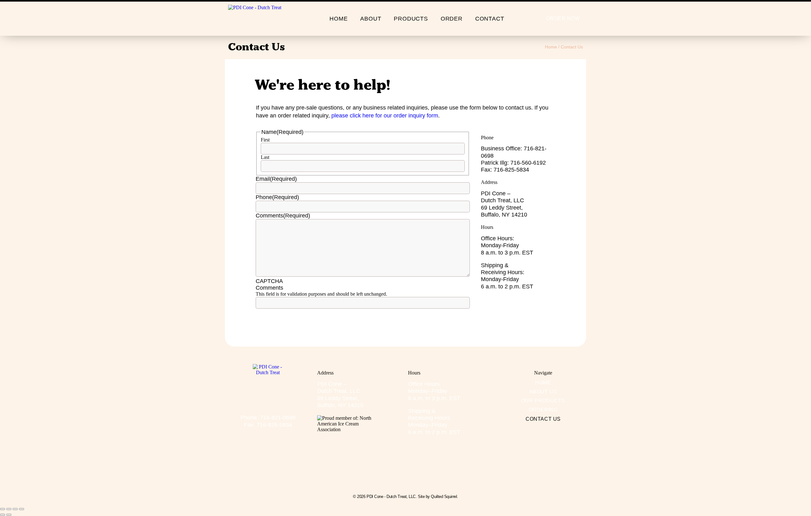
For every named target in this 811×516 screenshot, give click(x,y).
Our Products (543, 400)
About (370, 19)
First (265, 139)
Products (411, 19)
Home (338, 19)
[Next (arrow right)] (8, 515)
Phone (277, 197)
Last (265, 157)
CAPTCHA (269, 281)
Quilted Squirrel (444, 496)
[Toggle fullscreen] (8, 509)
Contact (489, 19)
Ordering (543, 409)
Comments (283, 215)
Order (452, 19)
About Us (543, 391)
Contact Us (543, 419)
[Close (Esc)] (21, 509)
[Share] (15, 509)
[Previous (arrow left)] (2, 515)
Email (276, 179)
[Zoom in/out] (2, 509)
